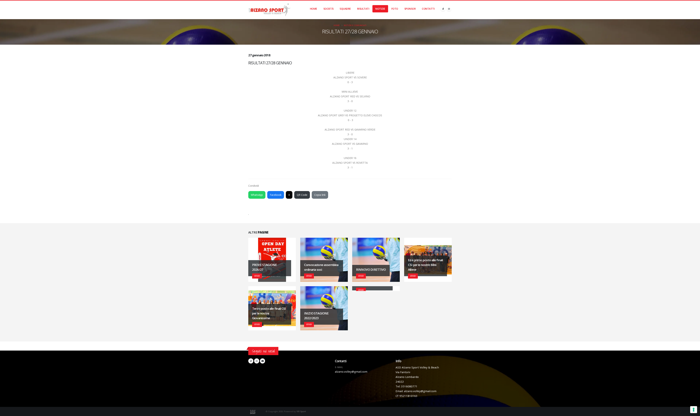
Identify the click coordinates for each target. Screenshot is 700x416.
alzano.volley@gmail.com (351, 371)
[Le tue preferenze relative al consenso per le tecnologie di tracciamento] (693, 409)
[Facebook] (443, 8)
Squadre (345, 8)
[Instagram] (449, 8)
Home (313, 8)
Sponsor (410, 8)
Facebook (275, 195)
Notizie (380, 8)
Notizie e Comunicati (355, 25)
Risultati (363, 8)
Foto (394, 8)
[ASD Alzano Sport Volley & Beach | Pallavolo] (269, 9)
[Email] (262, 360)
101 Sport (301, 411)
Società (328, 8)
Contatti (428, 8)
